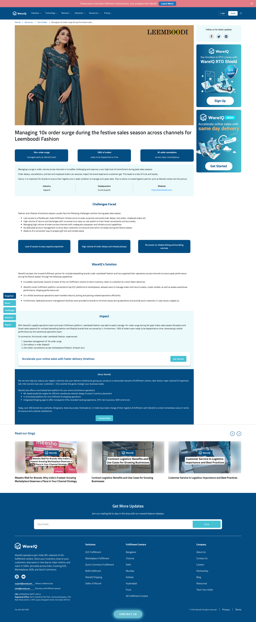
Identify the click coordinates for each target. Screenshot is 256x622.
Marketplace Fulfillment (97, 558)
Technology (50, 13)
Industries (79, 13)
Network (65, 13)
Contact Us (128, 614)
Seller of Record (93, 583)
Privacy (226, 609)
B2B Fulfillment (93, 571)
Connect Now (104, 418)
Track (233, 13)
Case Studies (42, 22)
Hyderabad (131, 583)
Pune (128, 589)
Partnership (202, 571)
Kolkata (129, 577)
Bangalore (131, 552)
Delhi (128, 564)
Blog (198, 577)
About (7, 303)
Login (222, 13)
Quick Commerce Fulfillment (99, 564)
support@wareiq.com (23, 583)
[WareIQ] (19, 13)
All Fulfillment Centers (137, 596)
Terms (238, 609)
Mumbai (130, 571)
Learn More (167, 3)
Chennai (130, 558)
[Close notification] (251, 3)
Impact (8, 324)
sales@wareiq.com (22, 588)
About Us (201, 552)
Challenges (10, 310)
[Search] (241, 13)
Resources (93, 13)
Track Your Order (204, 589)
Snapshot (9, 295)
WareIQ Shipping (93, 577)
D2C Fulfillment (93, 552)
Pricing (107, 13)
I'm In (206, 524)
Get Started (178, 358)
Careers (200, 564)
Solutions (35, 13)
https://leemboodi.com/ (161, 190)
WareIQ (18, 22)
